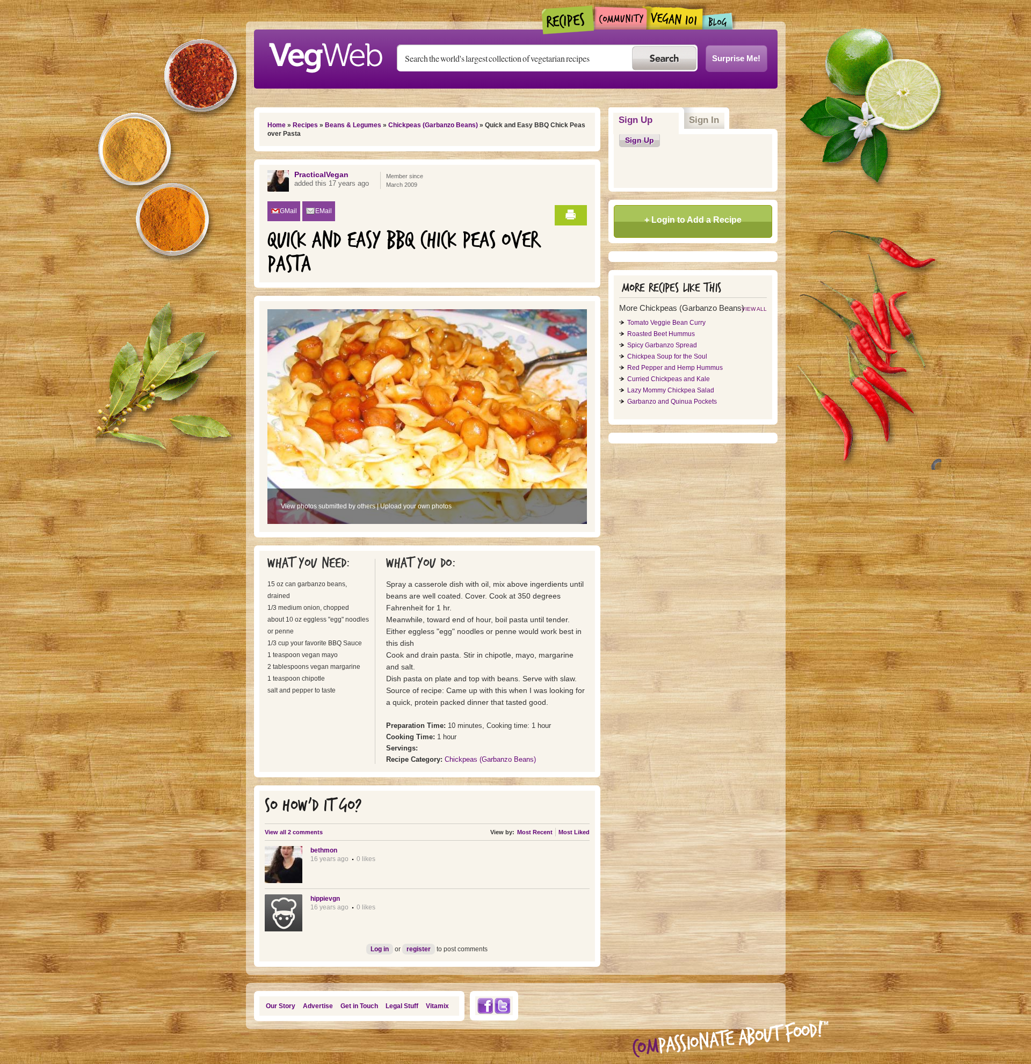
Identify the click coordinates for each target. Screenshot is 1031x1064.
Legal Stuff (402, 1006)
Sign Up (649, 120)
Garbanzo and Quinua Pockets (672, 401)
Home (276, 125)
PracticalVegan (321, 174)
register (418, 949)
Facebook (485, 1005)
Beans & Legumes (353, 125)
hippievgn (325, 898)
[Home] (325, 55)
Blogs (718, 21)
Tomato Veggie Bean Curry (666, 322)
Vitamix (437, 1006)
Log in (380, 949)
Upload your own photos (416, 506)
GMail (288, 211)
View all (754, 309)
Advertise (318, 1006)
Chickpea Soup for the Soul (667, 356)
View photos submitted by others (328, 506)
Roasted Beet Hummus (661, 334)
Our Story (280, 1006)
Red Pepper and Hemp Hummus (675, 367)
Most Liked (574, 832)
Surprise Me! (736, 58)
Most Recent (535, 832)
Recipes (568, 19)
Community (620, 18)
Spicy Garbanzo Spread (662, 345)
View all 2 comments (294, 832)
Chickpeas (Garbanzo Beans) (433, 125)
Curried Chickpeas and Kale (668, 379)
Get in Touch (359, 1006)
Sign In (704, 120)
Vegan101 (675, 18)
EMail (323, 211)
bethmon (323, 850)
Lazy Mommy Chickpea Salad (670, 390)
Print (571, 215)
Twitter (503, 1005)
